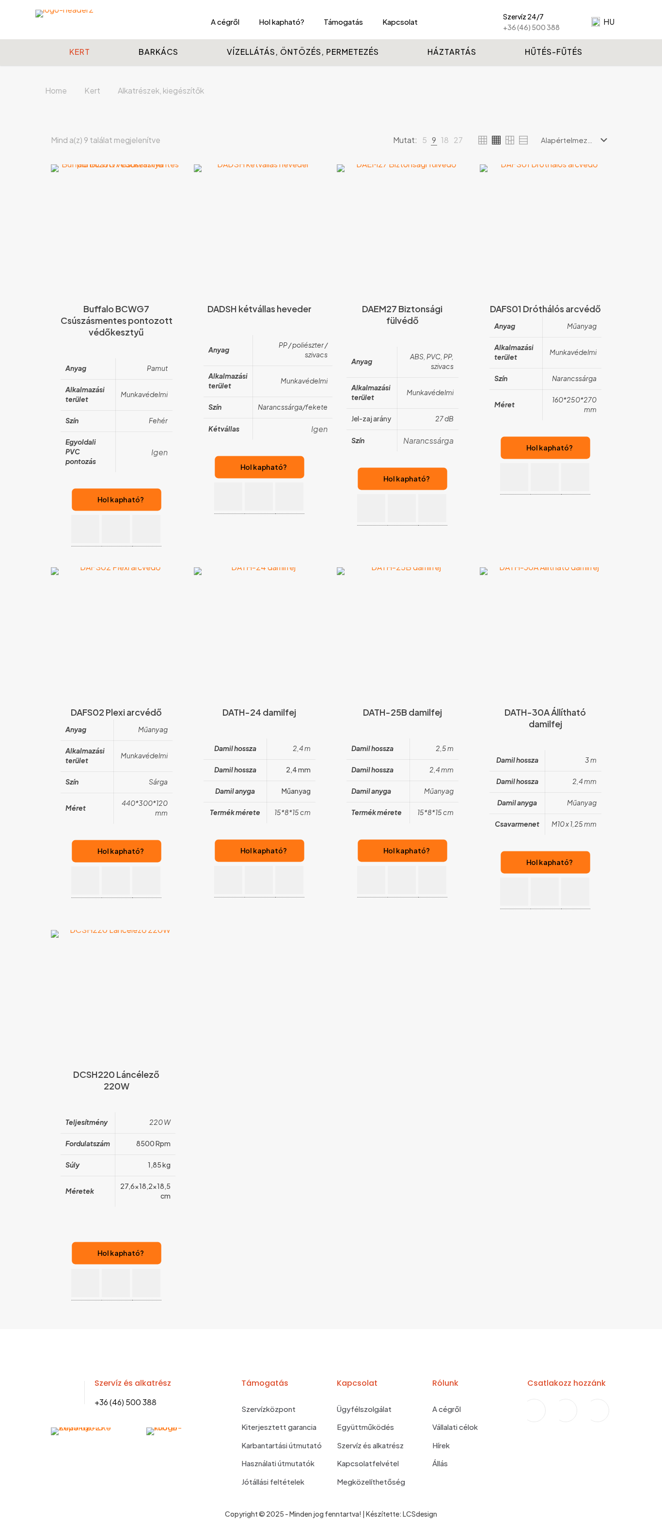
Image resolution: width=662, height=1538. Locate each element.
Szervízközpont (268, 1408)
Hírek (441, 1445)
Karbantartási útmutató (281, 1445)
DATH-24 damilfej (259, 712)
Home (56, 90)
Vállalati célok (455, 1426)
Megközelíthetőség (371, 1481)
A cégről (446, 1408)
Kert (92, 90)
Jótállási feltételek (272, 1481)
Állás (440, 1463)
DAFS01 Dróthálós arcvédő (545, 308)
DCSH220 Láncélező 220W (116, 1080)
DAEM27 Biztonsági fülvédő (402, 314)
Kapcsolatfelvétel (368, 1463)
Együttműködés (365, 1426)
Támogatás (264, 1383)
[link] (424, 140)
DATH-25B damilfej (402, 712)
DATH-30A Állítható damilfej (545, 717)
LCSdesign (420, 1513)
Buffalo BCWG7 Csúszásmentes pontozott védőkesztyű (117, 320)
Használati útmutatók (278, 1463)
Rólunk (445, 1383)
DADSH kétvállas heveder (259, 308)
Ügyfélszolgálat (364, 1408)
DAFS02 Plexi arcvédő (116, 712)
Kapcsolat (357, 1383)
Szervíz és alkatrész (370, 1445)
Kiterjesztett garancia (278, 1426)
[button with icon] (85, 529)
